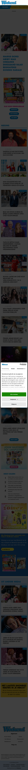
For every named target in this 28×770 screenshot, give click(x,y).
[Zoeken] (25, 2)
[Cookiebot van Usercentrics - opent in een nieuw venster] (20, 364)
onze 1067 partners (10, 376)
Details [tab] (13, 368)
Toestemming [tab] (5, 368)
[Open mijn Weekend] (22, 2)
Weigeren (14, 404)
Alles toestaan (14, 394)
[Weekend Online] (9, 2)
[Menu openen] (19, 2)
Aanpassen (13, 399)
